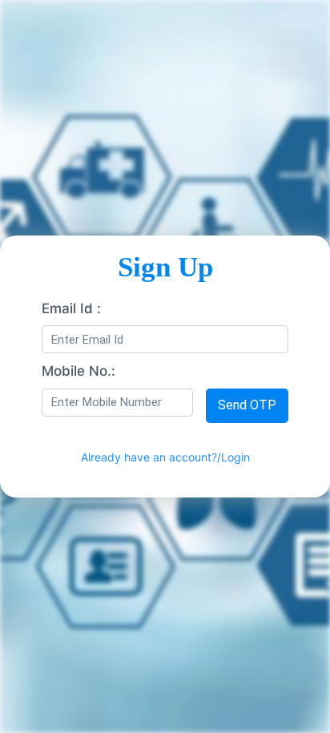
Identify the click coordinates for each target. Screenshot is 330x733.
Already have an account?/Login (165, 457)
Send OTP (247, 405)
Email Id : (71, 308)
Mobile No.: (78, 371)
